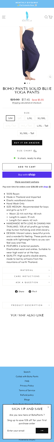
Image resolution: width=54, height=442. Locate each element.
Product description (27, 305)
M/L (20, 118)
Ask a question (27, 282)
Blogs (27, 399)
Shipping (16, 103)
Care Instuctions (27, 276)
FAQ (27, 381)
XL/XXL (42, 118)
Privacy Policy (27, 385)
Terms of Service (27, 390)
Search (27, 372)
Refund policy (27, 395)
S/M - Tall (11, 125)
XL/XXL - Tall (27, 133)
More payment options (27, 181)
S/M (10, 118)
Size (27, 113)
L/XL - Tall (42, 125)
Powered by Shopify (27, 440)
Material (27, 270)
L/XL (29, 118)
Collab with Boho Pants (27, 376)
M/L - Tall (26, 125)
